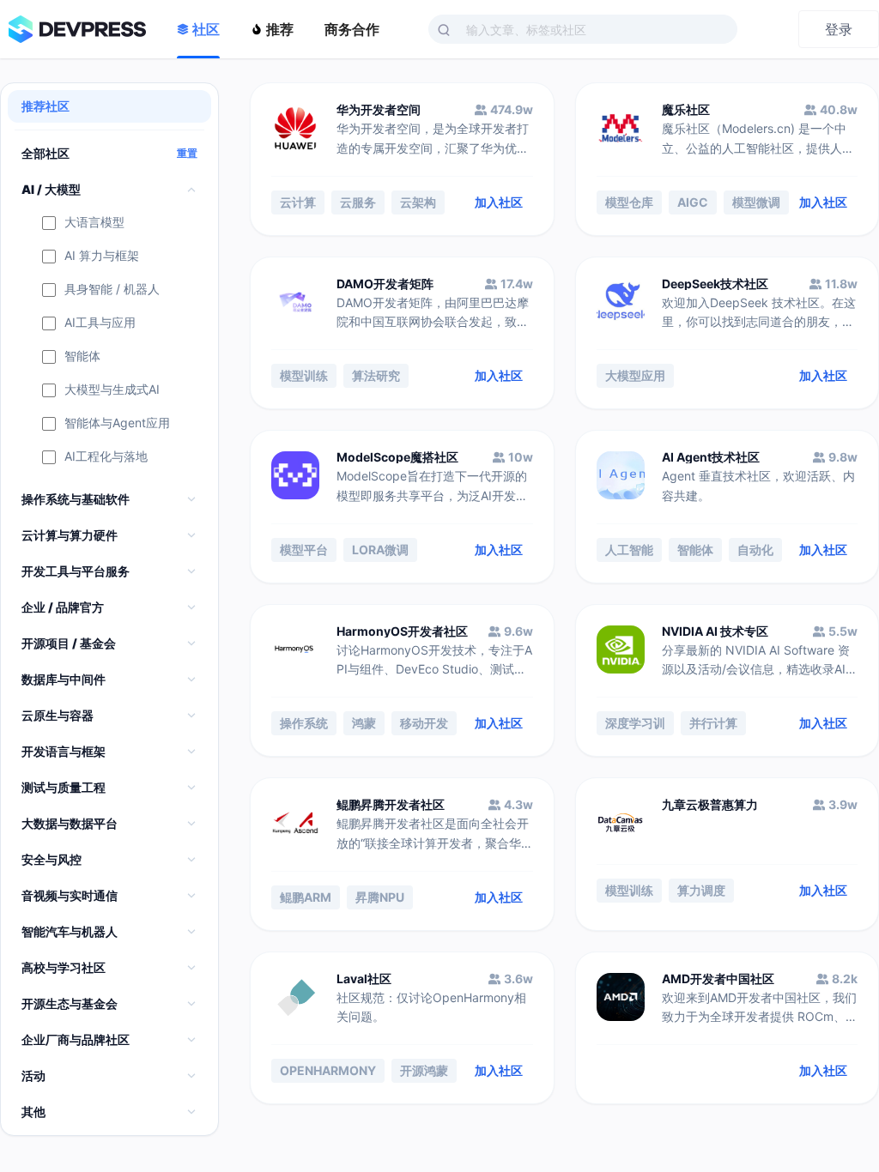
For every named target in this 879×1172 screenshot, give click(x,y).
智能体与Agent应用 (117, 423)
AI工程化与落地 (106, 456)
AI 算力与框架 (101, 256)
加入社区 (499, 202)
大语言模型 (94, 222)
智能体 (82, 356)
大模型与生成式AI (112, 390)
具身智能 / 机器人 (112, 289)
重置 (187, 153)
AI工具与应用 (100, 323)
